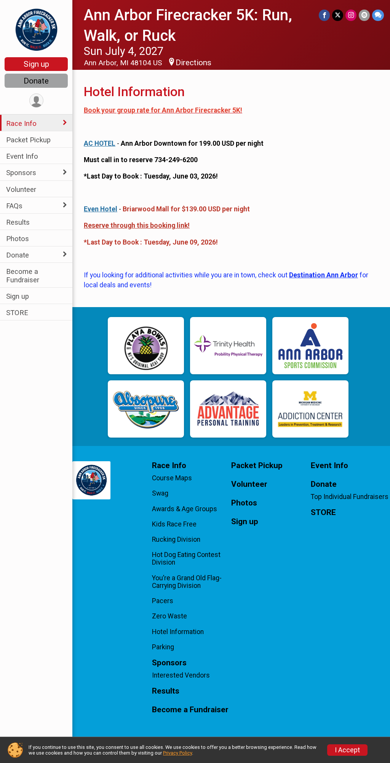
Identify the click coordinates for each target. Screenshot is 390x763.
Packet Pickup (28, 140)
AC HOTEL (99, 143)
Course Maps (172, 478)
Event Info (22, 156)
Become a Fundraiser (22, 275)
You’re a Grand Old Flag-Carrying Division (187, 581)
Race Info (21, 123)
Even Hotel (100, 209)
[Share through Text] (378, 15)
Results (18, 222)
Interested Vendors (181, 675)
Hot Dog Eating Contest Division (186, 558)
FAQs (14, 206)
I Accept (347, 750)
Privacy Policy (177, 753)
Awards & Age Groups (184, 509)
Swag (160, 493)
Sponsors (21, 173)
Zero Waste (169, 616)
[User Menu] (36, 100)
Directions (193, 62)
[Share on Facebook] (324, 15)
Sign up (36, 64)
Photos (17, 239)
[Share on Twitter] (337, 15)
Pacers (162, 601)
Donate (36, 80)
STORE (17, 313)
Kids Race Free (174, 524)
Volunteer (21, 189)
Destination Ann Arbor (323, 275)
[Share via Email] (364, 15)
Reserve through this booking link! (137, 225)
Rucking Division (176, 539)
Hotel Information (178, 632)
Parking (163, 647)
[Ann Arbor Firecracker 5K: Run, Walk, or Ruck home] (36, 29)
